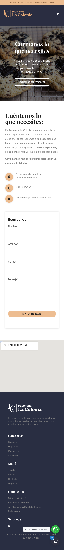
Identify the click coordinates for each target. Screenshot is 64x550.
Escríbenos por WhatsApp (32, 82)
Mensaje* (13, 279)
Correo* (12, 261)
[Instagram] (9, 525)
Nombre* (13, 226)
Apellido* (13, 244)
